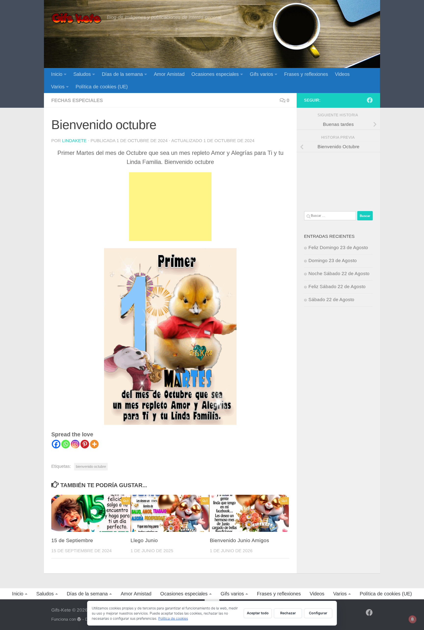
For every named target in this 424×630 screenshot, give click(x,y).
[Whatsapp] (65, 444)
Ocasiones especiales (215, 74)
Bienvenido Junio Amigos (239, 540)
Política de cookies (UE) (102, 86)
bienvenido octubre (91, 466)
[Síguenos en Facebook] (370, 100)
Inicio (56, 74)
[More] (94, 444)
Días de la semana (122, 74)
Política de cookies (173, 618)
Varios (58, 86)
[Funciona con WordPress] (79, 619)
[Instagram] (75, 444)
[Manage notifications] (412, 619)
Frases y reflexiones (306, 74)
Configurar (318, 613)
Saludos (82, 74)
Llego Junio (144, 540)
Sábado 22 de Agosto (331, 299)
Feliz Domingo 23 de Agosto (338, 247)
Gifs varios (261, 74)
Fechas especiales (77, 100)
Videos (342, 74)
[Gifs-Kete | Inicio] (76, 18)
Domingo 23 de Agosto (332, 260)
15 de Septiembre (72, 540)
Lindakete (74, 140)
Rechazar (288, 613)
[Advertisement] (170, 206)
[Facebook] (56, 444)
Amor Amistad (169, 74)
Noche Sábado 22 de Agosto (339, 273)
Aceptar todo (258, 613)
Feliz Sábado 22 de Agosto (337, 286)
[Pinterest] (84, 444)
